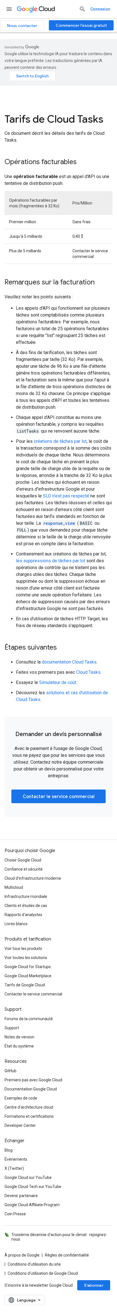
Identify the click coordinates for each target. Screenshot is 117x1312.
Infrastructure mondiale (26, 896)
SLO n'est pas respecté (66, 496)
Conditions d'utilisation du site (34, 1264)
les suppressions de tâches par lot (50, 560)
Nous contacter (22, 25)
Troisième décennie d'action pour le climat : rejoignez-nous (59, 1236)
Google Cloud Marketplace (28, 976)
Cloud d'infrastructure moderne (33, 878)
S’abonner (93, 1285)
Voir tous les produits (23, 948)
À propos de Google (22, 1255)
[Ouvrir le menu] (9, 9)
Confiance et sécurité (24, 869)
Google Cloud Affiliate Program (32, 1205)
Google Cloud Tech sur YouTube (33, 1186)
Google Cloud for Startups (28, 966)
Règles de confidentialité (67, 1255)
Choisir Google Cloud (23, 860)
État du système (19, 1046)
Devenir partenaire (21, 1195)
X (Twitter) (14, 1168)
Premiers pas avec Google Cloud (33, 1080)
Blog (8, 1150)
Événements (16, 1159)
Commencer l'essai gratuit (81, 25)
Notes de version (19, 1037)
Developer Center (20, 1125)
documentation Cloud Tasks (69, 662)
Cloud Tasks (88, 672)
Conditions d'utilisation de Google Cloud (43, 1273)
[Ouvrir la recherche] (82, 9)
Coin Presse (15, 1214)
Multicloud (14, 887)
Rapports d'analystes (23, 914)
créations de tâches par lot (60, 441)
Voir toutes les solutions (26, 957)
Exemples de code (21, 1098)
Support (12, 1028)
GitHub (10, 1071)
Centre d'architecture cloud (29, 1107)
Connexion (100, 9)
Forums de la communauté (29, 1018)
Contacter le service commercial (59, 796)
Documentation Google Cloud (31, 1089)
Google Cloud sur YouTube (28, 1177)
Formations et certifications (29, 1116)
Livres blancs (16, 924)
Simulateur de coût (57, 682)
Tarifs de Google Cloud (25, 985)
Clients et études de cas (26, 905)
